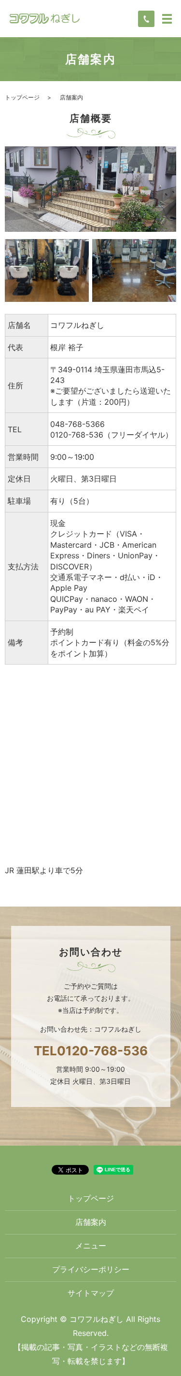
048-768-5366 (77, 424)
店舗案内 (90, 1222)
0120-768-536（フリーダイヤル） (111, 435)
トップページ (22, 97)
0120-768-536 (102, 1051)
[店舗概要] (90, 188)
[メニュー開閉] (167, 19)
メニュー (90, 1245)
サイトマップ (91, 1293)
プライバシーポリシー (90, 1269)
